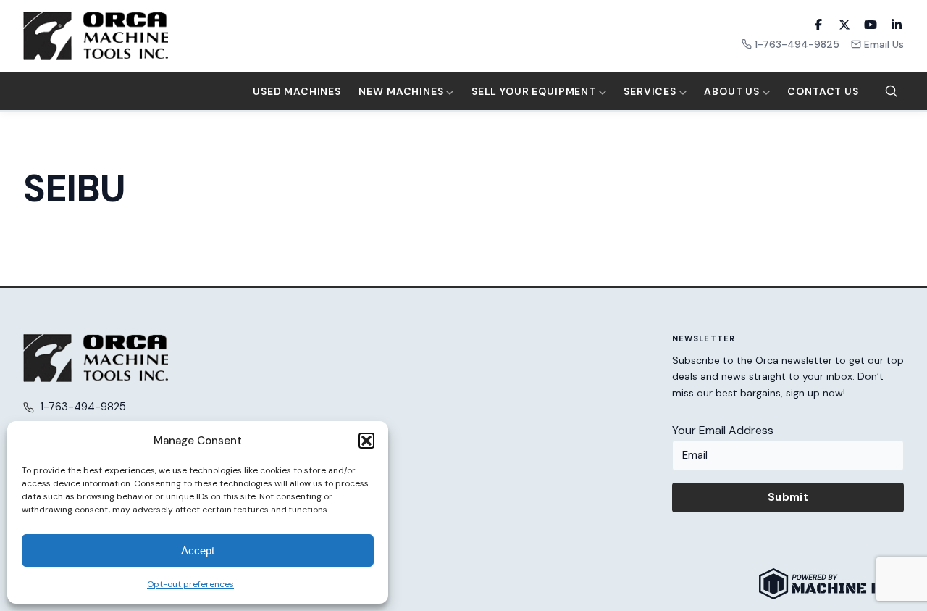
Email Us (884, 44)
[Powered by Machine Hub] (831, 583)
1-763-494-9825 (797, 44)
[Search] (891, 91)
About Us (733, 91)
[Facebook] (818, 24)
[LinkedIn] (896, 24)
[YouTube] (870, 24)
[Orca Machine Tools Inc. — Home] (95, 36)
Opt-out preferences (190, 584)
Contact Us (822, 91)
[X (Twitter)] (844, 24)
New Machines (402, 91)
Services (651, 91)
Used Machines (297, 91)
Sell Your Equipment (535, 91)
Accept (197, 550)
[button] (366, 440)
